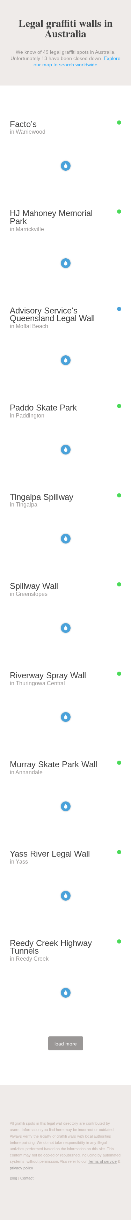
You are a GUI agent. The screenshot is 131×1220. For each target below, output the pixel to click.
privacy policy (21, 1168)
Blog (13, 1178)
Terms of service (102, 1161)
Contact (27, 1178)
